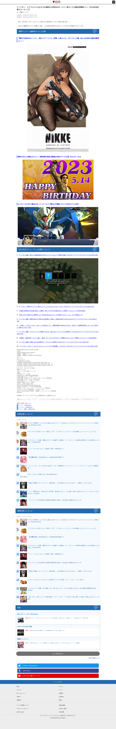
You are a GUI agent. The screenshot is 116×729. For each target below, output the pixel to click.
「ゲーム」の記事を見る (24, 405)
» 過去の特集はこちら (94, 658)
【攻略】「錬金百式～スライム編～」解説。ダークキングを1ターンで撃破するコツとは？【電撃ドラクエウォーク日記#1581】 (58, 338)
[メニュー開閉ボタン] (113, 2)
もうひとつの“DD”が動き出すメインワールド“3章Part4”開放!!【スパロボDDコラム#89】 (48, 204)
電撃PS (61, 693)
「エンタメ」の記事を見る (25, 407)
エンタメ (19, 690)
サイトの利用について (23, 705)
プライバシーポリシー (23, 708)
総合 (18, 686)
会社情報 (61, 712)
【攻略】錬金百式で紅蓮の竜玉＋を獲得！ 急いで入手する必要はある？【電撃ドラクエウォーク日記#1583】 (52, 310)
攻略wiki (19, 700)
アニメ (61, 690)
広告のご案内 (62, 708)
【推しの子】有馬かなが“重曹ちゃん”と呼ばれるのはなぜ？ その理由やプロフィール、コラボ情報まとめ (51, 315)
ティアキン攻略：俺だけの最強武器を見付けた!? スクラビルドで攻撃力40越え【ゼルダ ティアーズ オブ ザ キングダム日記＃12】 (58, 255)
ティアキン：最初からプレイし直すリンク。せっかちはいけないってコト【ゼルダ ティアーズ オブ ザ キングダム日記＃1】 (56, 306)
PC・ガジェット (21, 693)
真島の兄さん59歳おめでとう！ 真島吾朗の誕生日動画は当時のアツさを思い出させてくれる (49, 157)
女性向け (61, 696)
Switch (18, 696)
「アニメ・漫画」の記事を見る (26, 409)
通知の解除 (62, 705)
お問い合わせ (20, 712)
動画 (60, 700)
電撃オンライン (21, 399)
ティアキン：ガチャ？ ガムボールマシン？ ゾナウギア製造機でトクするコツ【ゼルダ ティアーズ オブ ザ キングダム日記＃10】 (59, 346)
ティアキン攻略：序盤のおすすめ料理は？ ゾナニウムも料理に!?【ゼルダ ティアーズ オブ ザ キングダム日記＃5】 (54, 342)
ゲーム (28, 399)
